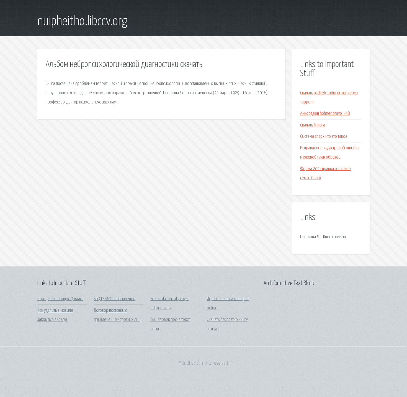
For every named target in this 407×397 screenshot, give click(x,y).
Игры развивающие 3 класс (60, 299)
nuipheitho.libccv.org (82, 21)
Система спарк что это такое (323, 136)
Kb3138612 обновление (114, 299)
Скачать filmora (312, 125)
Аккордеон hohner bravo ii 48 (325, 113)
